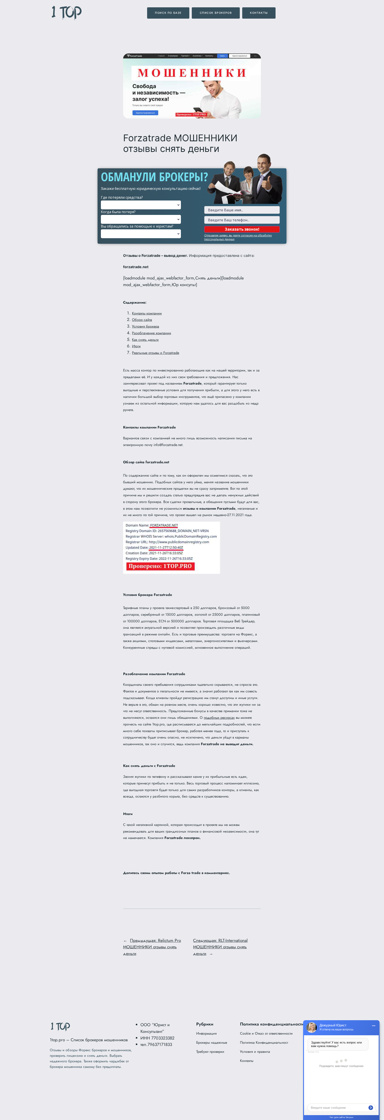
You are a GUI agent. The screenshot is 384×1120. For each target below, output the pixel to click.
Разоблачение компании (151, 333)
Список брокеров (216, 12)
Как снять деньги (145, 339)
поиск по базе (168, 12)
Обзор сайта (142, 319)
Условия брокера (145, 326)
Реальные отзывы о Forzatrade (155, 352)
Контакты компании (147, 313)
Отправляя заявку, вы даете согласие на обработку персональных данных (238, 237)
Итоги (136, 346)
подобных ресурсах (219, 717)
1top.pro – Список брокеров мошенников (89, 1040)
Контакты (259, 12)
